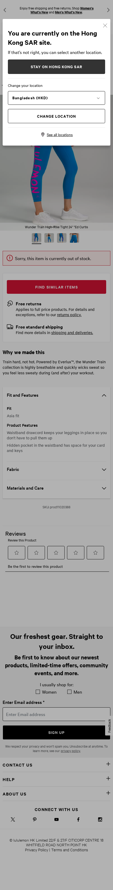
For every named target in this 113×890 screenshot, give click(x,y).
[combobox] (56, 97)
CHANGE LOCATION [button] (56, 116)
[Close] (105, 25)
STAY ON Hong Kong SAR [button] (56, 66)
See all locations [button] (60, 134)
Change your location (25, 85)
